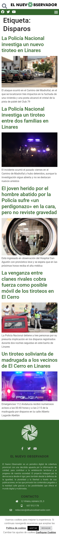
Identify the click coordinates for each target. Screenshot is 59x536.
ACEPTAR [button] (33, 528)
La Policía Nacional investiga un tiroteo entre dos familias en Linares (25, 118)
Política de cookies (16, 528)
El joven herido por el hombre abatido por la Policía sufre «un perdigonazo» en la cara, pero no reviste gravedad (29, 200)
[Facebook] (3, 12)
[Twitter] (8, 12)
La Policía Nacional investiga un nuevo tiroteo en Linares (23, 44)
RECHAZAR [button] (46, 528)
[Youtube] (14, 12)
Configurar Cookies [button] (46, 532)
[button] (4, 4)
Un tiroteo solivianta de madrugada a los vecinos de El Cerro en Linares (29, 360)
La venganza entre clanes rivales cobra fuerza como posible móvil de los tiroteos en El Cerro (28, 285)
